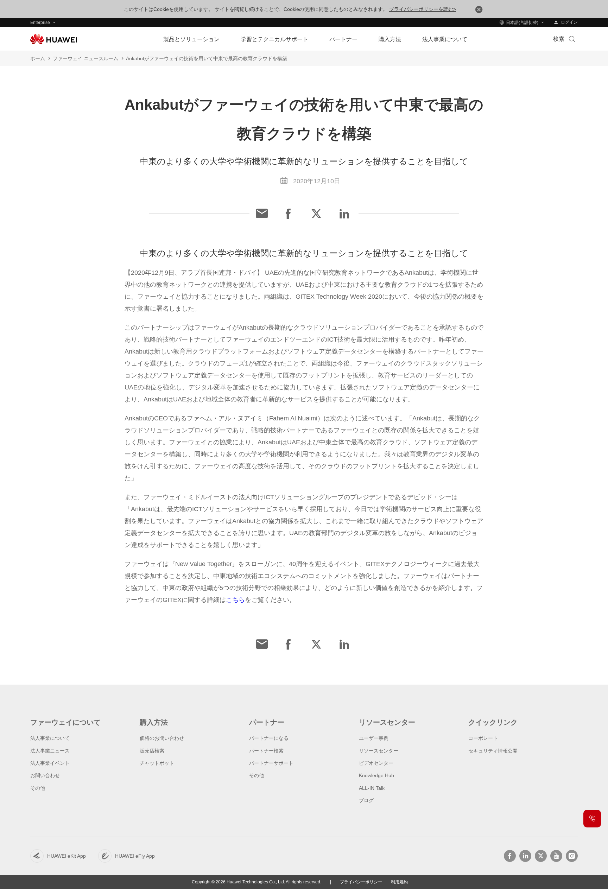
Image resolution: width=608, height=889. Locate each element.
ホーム (37, 58)
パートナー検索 (266, 751)
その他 (37, 788)
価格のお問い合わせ (162, 738)
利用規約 (399, 882)
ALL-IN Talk (372, 788)
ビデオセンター (376, 763)
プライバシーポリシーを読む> (422, 9)
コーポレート (483, 738)
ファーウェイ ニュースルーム (85, 58)
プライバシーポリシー (361, 882)
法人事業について (50, 738)
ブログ (366, 800)
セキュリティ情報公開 (493, 751)
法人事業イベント (50, 763)
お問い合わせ (45, 775)
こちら (235, 599)
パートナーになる (269, 738)
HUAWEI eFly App (135, 856)
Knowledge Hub (376, 775)
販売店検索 (152, 751)
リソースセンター (378, 751)
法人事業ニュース (50, 751)
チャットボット (157, 763)
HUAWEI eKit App (66, 856)
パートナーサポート (271, 763)
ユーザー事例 (373, 738)
